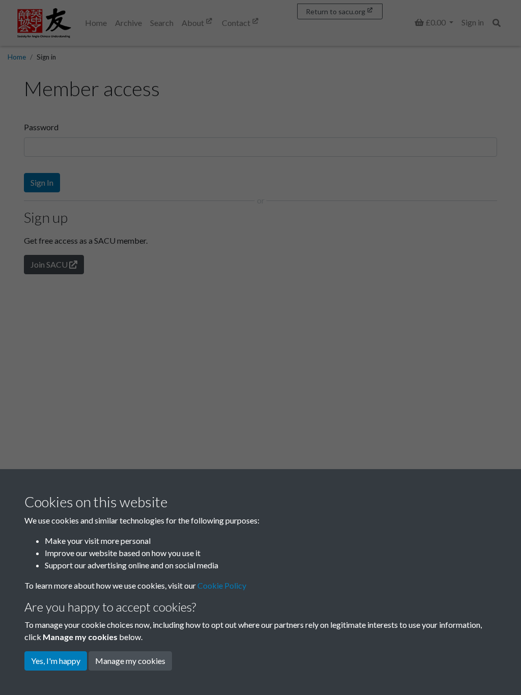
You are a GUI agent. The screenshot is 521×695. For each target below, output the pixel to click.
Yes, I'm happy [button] (55, 660)
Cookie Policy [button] (221, 585)
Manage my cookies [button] (130, 660)
